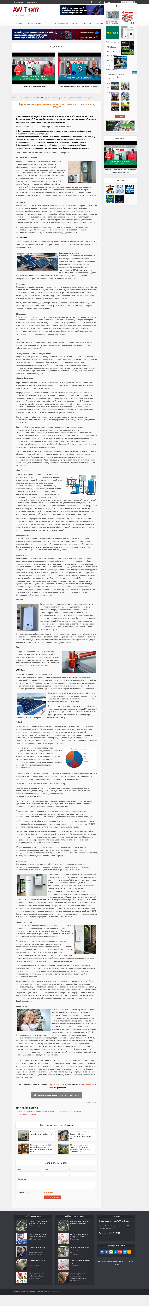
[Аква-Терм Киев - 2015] (115, 106)
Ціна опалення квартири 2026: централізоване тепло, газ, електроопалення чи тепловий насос (41, 1148)
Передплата (87, 23)
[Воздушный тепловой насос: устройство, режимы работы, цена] (63, 1251)
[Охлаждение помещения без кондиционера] (63, 1264)
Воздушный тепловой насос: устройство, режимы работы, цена (79, 1250)
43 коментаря (74, 1226)
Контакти (99, 23)
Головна (19, 23)
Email (46, 1170)
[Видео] (125, 96)
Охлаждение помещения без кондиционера (80, 1262)
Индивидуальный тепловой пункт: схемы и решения (38, 1223)
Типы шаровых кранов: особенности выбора (36, 1275)
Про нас (28, 23)
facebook (106, 1252)
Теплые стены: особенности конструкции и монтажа (79, 1236)
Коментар (22, 1179)
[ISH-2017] (125, 86)
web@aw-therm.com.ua (111, 1238)
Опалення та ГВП (33, 98)
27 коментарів (74, 1265)
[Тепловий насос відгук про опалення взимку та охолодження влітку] (120, 155)
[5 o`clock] (115, 96)
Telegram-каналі (54, 1085)
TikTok (50, 1087)
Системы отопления (27, 1114)
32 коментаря (74, 1239)
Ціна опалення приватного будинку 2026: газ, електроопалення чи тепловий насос (81, 1135)
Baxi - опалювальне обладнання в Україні (36, 1111)
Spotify (111, 1252)
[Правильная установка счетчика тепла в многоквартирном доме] (63, 1278)
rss (129, 1252)
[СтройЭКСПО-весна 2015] (125, 106)
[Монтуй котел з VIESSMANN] (56, 34)
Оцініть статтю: (25, 1192)
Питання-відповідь (61, 23)
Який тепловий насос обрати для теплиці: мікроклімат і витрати (42, 1133)
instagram (102, 1252)
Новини (38, 23)
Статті (47, 23)
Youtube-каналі (85, 1085)
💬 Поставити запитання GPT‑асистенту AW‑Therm (56, 1095)
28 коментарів (74, 1254)
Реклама (75, 23)
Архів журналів (32, 2)
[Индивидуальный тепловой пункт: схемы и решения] (63, 1225)
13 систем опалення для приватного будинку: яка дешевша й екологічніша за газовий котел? (80, 1148)
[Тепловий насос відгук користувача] (33, 68)
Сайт (71, 1170)
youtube (120, 1252)
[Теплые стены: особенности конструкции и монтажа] (63, 1238)
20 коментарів (74, 1280)
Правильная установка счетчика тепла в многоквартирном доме (78, 1276)
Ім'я (20, 1170)
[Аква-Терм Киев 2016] (115, 86)
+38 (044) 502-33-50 (113, 1233)
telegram (125, 1252)
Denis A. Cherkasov (53, 1292)
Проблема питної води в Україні (37, 1262)
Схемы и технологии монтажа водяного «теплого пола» (38, 1236)
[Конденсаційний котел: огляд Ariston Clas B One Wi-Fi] (79, 68)
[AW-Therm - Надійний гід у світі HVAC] (26, 8)
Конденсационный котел (70, 1111)
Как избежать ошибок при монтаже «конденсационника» (37, 1250)
